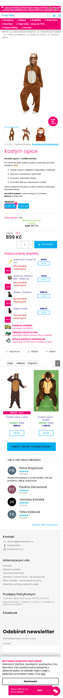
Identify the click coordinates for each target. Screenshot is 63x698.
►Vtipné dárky (9, 27)
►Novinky (7, 23)
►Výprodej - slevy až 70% (30, 23)
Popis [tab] (10, 363)
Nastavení (30, 681)
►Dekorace (51, 20)
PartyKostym (13, 545)
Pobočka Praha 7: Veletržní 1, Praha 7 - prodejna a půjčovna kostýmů (28, 603)
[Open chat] (55, 691)
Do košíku (47, 244)
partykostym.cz (15, 549)
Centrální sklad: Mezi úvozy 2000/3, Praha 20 (26, 598)
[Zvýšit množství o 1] (30, 244)
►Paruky (26, 27)
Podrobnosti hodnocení (45, 144)
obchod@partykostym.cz (20, 541)
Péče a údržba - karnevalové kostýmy (22, 580)
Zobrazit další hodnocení (44, 524)
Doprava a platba (12, 569)
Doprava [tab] (32, 363)
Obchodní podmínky (13, 573)
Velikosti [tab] (20, 363)
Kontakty (7, 565)
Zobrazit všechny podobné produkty (31, 446)
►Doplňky (35, 20)
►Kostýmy (7, 20)
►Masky (21, 20)
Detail (43, 263)
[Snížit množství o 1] (19, 244)
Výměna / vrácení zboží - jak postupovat (24, 576)
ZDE (43, 674)
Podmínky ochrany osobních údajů (21, 584)
